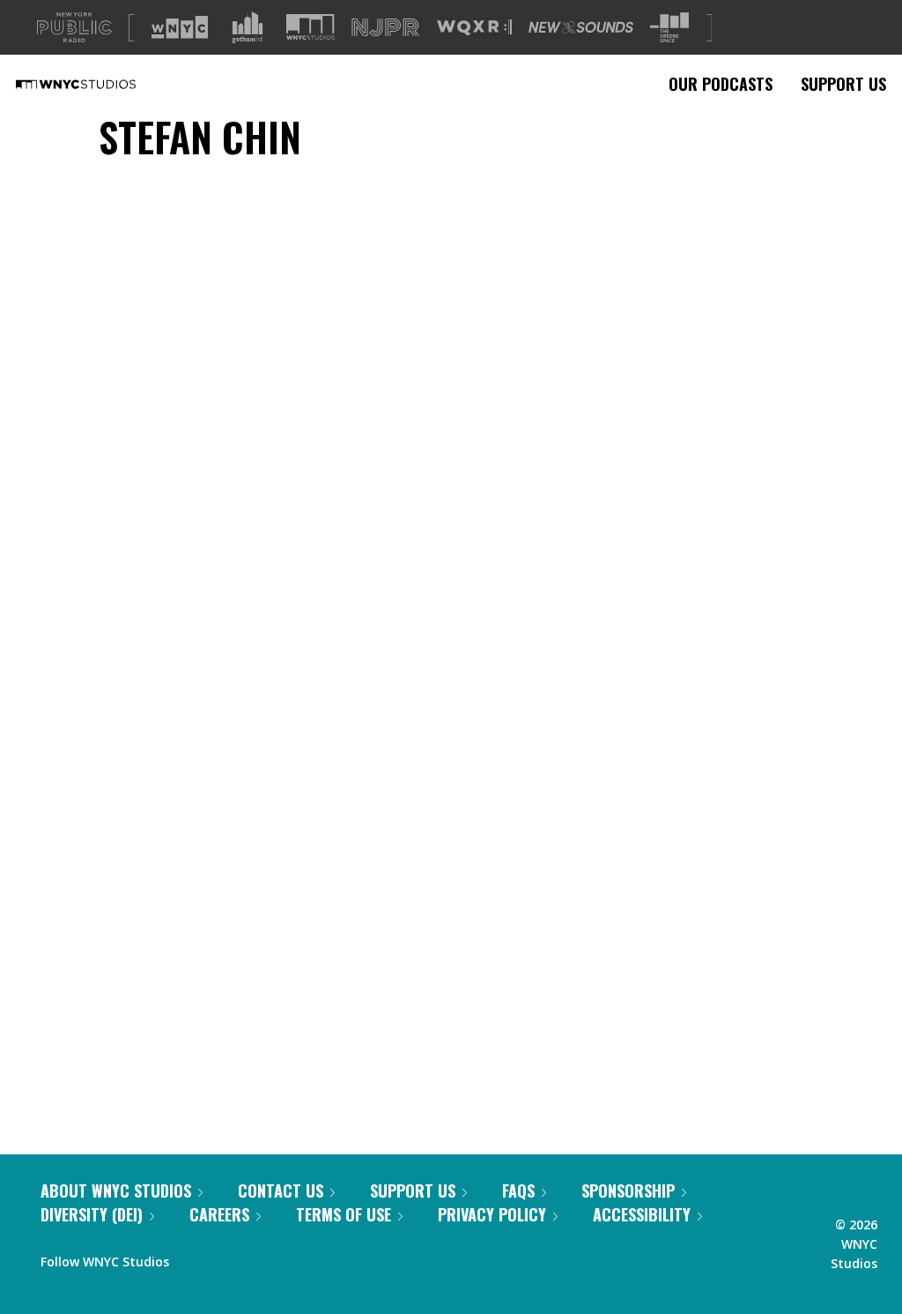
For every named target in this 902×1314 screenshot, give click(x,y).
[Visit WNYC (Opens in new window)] (180, 27)
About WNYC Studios (116, 1190)
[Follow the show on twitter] (229, 1257)
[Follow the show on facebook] (195, 1257)
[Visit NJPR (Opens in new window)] (385, 28)
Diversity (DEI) (92, 1214)
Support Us (843, 83)
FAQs (518, 1190)
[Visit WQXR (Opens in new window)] (474, 27)
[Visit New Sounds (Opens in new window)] (581, 27)
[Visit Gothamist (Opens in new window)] (248, 27)
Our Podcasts (721, 83)
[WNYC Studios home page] (98, 84)
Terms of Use (343, 1214)
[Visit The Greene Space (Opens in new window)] (669, 27)
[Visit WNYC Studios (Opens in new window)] (310, 27)
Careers (219, 1214)
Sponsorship (628, 1190)
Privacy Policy (492, 1214)
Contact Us (280, 1190)
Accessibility (642, 1214)
